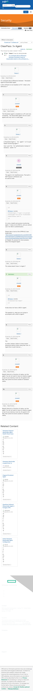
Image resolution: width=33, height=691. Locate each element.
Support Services (6, 654)
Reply (3, 78)
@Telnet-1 (11, 211)
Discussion (16, 28)
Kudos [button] (29, 64)
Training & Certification (7, 658)
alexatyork (7, 465)
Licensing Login (6, 663)
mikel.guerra (7, 510)
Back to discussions (8, 39)
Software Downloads (7, 660)
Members (27, 28)
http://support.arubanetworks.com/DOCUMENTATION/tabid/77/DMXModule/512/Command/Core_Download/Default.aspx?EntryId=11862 (18, 236)
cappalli (19, 164)
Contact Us (4, 637)
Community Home (5, 28)
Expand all (7, 42)
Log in (25, 12)
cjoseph (17, 103)
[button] (31, 669)
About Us (4, 632)
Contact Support (6, 656)
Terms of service (6, 643)
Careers (4, 634)
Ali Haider (7, 436)
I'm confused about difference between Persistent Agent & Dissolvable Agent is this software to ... (17, 57)
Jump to (26, 49)
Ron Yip (6, 544)
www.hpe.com (18, 623)
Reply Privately (9, 78)
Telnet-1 (16, 73)
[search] (13, 5)
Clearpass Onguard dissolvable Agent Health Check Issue (8, 432)
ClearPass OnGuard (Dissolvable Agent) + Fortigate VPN (9, 506)
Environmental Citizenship (8, 639)
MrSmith (6, 479)
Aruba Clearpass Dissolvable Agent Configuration (8, 540)
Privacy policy (5, 641)
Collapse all (15, 42)
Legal (3, 646)
